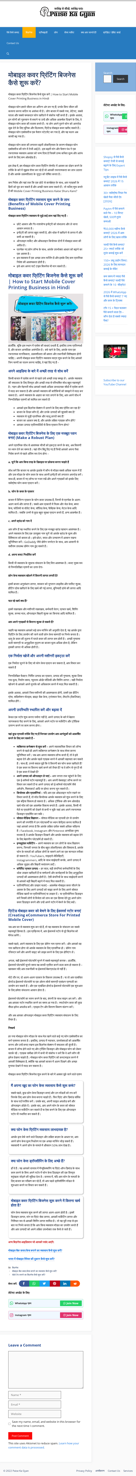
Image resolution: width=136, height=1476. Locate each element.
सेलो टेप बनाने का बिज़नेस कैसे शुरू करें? (28, 1274)
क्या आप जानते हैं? (89, 32)
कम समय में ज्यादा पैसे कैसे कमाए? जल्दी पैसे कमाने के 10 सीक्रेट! (114, 280)
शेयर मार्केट (69, 32)
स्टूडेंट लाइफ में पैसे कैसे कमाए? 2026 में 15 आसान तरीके (115, 181)
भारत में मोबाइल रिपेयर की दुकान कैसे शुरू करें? (31, 1259)
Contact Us (13, 43)
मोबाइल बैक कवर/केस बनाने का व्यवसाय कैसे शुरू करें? (35, 1250)
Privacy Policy (84, 1470)
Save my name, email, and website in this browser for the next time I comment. (46, 1424)
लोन (56, 32)
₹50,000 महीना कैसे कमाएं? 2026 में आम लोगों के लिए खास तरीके (115, 233)
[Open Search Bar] (7, 54)
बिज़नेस (29, 32)
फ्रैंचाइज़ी (43, 32)
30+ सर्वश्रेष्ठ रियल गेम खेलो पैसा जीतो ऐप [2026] (115, 197)
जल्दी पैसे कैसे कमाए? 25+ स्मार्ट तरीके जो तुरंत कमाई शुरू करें (114, 249)
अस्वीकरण (99, 1470)
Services (128, 1470)
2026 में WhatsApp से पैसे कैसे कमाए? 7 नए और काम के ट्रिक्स (115, 296)
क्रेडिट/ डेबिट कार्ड (111, 32)
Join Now (72, 1303)
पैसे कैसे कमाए (13, 32)
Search (107, 73)
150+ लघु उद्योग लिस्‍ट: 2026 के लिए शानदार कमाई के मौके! (115, 265)
